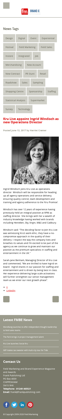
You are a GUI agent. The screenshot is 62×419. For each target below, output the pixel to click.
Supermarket (38, 100)
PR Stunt (29, 73)
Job (36, 55)
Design (9, 38)
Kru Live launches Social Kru (15, 343)
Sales (25, 82)
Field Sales (46, 47)
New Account (34, 64)
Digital (21, 38)
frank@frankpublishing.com (25, 392)
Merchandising (14, 64)
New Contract (13, 73)
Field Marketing (27, 47)
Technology (24, 109)
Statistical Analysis (15, 100)
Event (33, 38)
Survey (9, 109)
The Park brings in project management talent (23, 337)
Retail (43, 73)
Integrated (24, 55)
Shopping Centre (15, 91)
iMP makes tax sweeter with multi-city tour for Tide (25, 350)
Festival (10, 47)
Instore (9, 55)
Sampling (38, 82)
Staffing (52, 91)
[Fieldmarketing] (31, 12)
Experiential (48, 38)
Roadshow (11, 82)
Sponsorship (35, 91)
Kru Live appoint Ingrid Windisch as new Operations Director (31, 120)
